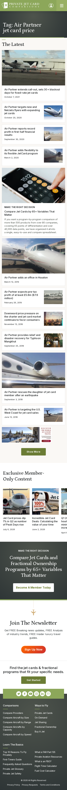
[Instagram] (36, 693)
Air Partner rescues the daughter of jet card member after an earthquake (30, 393)
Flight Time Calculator (46, 766)
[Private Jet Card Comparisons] (24, 5)
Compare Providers (13, 713)
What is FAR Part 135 (45, 752)
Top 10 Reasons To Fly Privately (14, 753)
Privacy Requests (30, 785)
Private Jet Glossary (13, 769)
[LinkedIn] (42, 693)
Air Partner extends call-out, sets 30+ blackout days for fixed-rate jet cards (32, 91)
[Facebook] (24, 693)
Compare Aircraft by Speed (17, 734)
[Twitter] (18, 693)
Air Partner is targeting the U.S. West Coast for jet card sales (22, 411)
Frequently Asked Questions (17, 764)
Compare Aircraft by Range (17, 722)
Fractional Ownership (45, 727)
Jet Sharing (40, 722)
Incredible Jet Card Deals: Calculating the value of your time (45, 521)
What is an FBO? (43, 761)
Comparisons (11, 705)
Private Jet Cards (44, 713)
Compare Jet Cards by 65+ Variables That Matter (29, 213)
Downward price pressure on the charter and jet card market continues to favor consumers (22, 316)
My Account (51, 5)
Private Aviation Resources (48, 756)
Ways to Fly (41, 705)
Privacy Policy (13, 785)
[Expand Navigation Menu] (61, 5)
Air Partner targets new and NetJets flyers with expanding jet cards (22, 110)
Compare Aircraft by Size (16, 717)
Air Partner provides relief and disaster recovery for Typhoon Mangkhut (22, 338)
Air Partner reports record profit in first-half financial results (19, 132)
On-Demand (41, 717)
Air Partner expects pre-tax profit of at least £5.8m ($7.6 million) (21, 295)
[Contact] (48, 693)
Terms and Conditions (50, 785)
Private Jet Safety (12, 773)
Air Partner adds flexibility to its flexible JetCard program (21, 152)
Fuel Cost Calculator (45, 770)
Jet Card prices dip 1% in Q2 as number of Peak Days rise (15, 521)
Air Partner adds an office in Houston (26, 277)
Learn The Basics (13, 744)
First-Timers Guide (12, 759)
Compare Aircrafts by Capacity (14, 728)
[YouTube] (30, 693)
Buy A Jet (40, 731)
